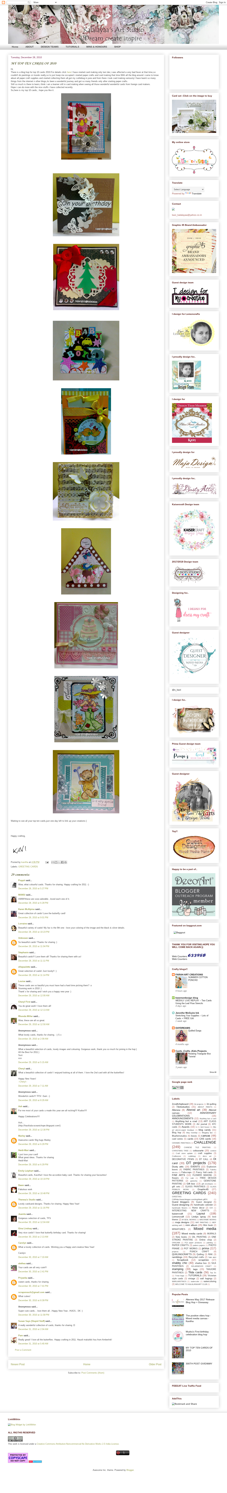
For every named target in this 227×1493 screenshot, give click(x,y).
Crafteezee (176, 1156)
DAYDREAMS (182, 1028)
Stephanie (23, 952)
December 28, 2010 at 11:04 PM (33, 946)
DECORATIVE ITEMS (183, 1159)
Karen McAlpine (26, 909)
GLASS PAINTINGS (195, 1186)
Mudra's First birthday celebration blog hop (197, 1333)
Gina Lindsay (25, 1228)
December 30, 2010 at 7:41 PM (33, 1286)
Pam (20, 1335)
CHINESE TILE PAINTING (197, 1147)
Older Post (155, 1364)
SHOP (117, 46)
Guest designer (204, 1202)
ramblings (177, 1257)
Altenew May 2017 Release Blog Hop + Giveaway (200, 1301)
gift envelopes (207, 1184)
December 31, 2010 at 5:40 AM (33, 1343)
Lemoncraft (178, 1216)
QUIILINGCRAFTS (182, 1254)
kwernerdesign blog (186, 997)
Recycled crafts (196, 1257)
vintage (191, 1278)
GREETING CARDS (28, 866)
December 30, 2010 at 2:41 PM (33, 1271)
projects (175, 1252)
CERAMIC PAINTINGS (181, 1143)
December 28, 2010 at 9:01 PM (33, 917)
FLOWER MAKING (202, 1175)
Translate (197, 193)
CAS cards (205, 1138)
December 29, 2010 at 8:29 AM (33, 1100)
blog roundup (191, 1133)
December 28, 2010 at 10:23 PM (33, 932)
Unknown (23, 938)
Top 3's (213, 1273)
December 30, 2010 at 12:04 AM (33, 1222)
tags (195, 1269)
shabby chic (179, 1263)
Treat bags (179, 1276)
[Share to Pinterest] (65, 862)
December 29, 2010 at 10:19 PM (33, 1179)
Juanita (22, 1214)
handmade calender (203, 1205)
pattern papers (199, 1245)
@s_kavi (176, 689)
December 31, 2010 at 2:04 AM (33, 1329)
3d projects (198, 1104)
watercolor (195, 1281)
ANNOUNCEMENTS (182, 1118)
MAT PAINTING (201, 1222)
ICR (211, 1208)
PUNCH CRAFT (199, 1251)
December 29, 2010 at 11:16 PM (33, 1208)
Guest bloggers (180, 1202)
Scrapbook (182, 1260)
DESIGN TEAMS (49, 46)
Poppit (21, 880)
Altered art (193, 1109)
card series (177, 1139)
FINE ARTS (178, 1175)
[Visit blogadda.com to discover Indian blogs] (35, 1462)
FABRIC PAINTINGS (193, 1169)
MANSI (21, 895)
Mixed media (205, 1229)
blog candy (205, 1129)
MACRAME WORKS (208, 1220)
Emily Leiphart (25, 1171)
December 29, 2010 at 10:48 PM (33, 1193)
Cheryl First (24, 1002)
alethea (22, 1263)
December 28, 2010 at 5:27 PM (33, 888)
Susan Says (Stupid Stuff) (31, 1321)
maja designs (182, 1222)
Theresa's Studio (27, 1199)
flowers (175, 1178)
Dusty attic (178, 1166)
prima (205, 1248)
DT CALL (204, 1159)
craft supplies (205, 1153)
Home (15, 46)
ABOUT (29, 46)
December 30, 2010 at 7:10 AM (33, 1257)
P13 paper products (193, 1243)
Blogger (130, 1470)
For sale (190, 1178)
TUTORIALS (72, 46)
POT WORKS (191, 1248)
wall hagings (206, 1278)
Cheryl (21, 1068)
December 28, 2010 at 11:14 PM (33, 975)
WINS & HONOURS (96, 46)
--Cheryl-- (22, 1081)
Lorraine (22, 923)
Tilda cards (195, 1272)
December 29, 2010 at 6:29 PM (33, 1144)
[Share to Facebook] (62, 862)
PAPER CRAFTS (180, 1245)
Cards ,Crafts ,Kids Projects (191, 1051)
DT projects (196, 1163)
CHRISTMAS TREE (180, 1151)
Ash (20, 1106)
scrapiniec (203, 1260)
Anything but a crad (186, 1121)
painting (210, 1243)
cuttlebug (192, 1156)
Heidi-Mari (23, 1150)
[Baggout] (179, 932)
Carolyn (22, 1243)
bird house (205, 1127)
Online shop (205, 1240)
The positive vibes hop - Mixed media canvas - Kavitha (198, 1318)
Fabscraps (186, 1172)
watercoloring (210, 1281)
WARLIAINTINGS (179, 1281)
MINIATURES (178, 1229)
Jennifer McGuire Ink (187, 1013)
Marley (21, 1136)
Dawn (21, 1185)
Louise (21, 981)
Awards (185, 1127)
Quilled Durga (194, 1030)
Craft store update (184, 1153)
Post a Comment (23, 1350)
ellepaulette (24, 967)
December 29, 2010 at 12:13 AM (33, 1010)
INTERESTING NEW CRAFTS (190, 1211)
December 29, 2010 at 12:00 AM (33, 995)
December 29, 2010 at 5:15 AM (33, 1062)
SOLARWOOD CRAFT (201, 1266)
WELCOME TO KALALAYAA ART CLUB (191, 1284)
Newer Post (18, 1364)
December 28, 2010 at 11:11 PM (33, 960)
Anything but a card (208, 1119)
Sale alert (212, 1257)
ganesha (193, 1181)
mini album (191, 1225)
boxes (194, 1136)
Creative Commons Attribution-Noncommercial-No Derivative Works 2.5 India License (78, 1444)
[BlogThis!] (56, 862)
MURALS (211, 1234)
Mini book (208, 1225)
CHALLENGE (205, 1142)
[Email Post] (46, 862)
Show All (213, 1072)
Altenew (176, 1110)
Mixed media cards (192, 1233)
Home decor (198, 1208)
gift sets (176, 1186)
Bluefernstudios (179, 1136)
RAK (210, 1254)
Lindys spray (199, 1216)
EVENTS (195, 1166)
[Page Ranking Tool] (178, 1088)
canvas (205, 1135)
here (69, 72)
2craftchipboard (180, 1104)
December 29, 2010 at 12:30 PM (33, 1129)
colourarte (198, 1150)
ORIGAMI (176, 1243)
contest (213, 1151)
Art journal (202, 1124)
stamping (177, 1269)
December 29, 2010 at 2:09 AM (33, 1039)
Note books (181, 1237)
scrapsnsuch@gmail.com (31, 1292)
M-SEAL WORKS (189, 1220)
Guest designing (180, 1204)
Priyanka (22, 1278)
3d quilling (211, 1104)
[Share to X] (59, 862)
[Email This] (53, 862)
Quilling (200, 1254)
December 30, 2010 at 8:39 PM (33, 1300)
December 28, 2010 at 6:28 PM (33, 903)
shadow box (201, 1263)
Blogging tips (207, 1133)
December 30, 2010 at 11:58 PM (33, 1315)
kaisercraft (177, 1213)
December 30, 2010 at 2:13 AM (33, 1237)
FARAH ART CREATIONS (189, 974)
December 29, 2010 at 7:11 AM (33, 1086)
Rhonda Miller (25, 1016)
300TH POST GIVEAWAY (199, 1363)
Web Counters (179, 956)
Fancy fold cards (204, 1172)
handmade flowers (179, 1208)
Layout (201, 1213)
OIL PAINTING (199, 1237)
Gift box (191, 1183)
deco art (207, 1156)
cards (190, 1138)
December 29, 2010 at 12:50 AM (33, 1024)
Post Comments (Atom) (92, 1373)
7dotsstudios (183, 1106)
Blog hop (176, 1132)
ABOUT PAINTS (205, 1107)
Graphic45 (203, 1189)
